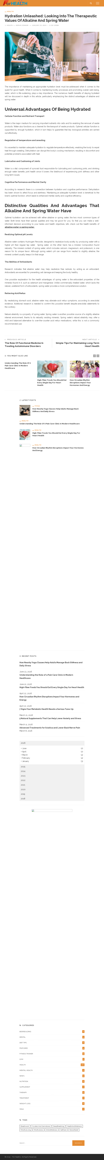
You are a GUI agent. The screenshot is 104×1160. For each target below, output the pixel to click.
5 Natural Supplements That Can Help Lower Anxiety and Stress (50, 718)
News (52, 1076)
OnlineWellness (51, 1130)
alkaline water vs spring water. (20, 227)
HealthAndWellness (74, 1126)
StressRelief (73, 1130)
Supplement (52, 1087)
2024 (23, 771)
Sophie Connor (22, 25)
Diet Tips (52, 1043)
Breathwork (25, 1126)
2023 (23, 776)
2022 (23, 780)
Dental (52, 1037)
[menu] (97, 3)
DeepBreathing (58, 1126)
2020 (23, 789)
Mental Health (52, 1070)
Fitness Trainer (52, 1054)
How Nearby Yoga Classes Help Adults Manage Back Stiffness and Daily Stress (51, 664)
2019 (23, 794)
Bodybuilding (52, 1032)
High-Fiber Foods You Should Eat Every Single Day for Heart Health (51, 382)
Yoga (37, 406)
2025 (23, 767)
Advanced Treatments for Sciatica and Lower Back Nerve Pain (50, 728)
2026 (23, 743)
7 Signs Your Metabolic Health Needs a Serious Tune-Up (46, 709)
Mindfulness (38, 1130)
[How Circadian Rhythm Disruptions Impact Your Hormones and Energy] (85, 369)
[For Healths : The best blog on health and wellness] (15, 3)
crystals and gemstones (41, 1126)
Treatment (52, 1098)
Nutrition (52, 1081)
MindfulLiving (26, 1130)
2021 (23, 785)
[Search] (91, 3)
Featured (52, 1048)
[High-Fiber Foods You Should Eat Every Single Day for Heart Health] (52, 369)
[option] (20, 365)
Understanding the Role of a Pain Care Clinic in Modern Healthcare (18, 365)
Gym (52, 1059)
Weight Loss (52, 1103)
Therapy (52, 1092)
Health (10, 11)
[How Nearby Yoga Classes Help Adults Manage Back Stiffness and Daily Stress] (25, 410)
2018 (23, 799)
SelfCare (63, 1130)
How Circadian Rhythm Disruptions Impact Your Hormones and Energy (80, 382)
